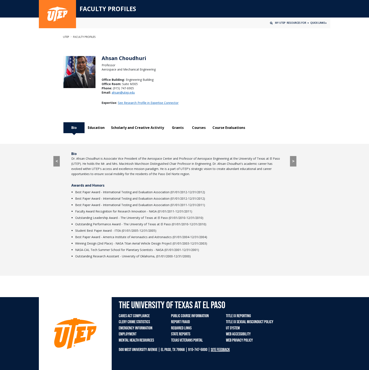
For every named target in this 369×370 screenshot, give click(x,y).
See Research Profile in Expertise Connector (148, 103)
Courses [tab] (199, 127)
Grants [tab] (178, 127)
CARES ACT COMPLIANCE (134, 315)
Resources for (297, 23)
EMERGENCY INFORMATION (135, 328)
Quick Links (317, 23)
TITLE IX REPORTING (238, 315)
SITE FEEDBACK (220, 349)
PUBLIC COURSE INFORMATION (190, 315)
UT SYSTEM (233, 328)
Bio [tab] (74, 127)
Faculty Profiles (84, 37)
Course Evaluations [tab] (228, 127)
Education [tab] (96, 127)
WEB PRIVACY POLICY (239, 340)
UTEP (66, 37)
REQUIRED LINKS (181, 328)
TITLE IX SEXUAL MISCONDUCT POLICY (249, 321)
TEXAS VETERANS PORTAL (187, 340)
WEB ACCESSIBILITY (238, 334)
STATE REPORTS (180, 334)
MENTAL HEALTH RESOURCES (136, 340)
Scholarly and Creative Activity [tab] (137, 127)
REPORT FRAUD (180, 321)
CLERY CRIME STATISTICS (134, 321)
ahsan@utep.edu (123, 92)
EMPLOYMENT (127, 334)
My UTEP (280, 23)
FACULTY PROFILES (107, 9)
